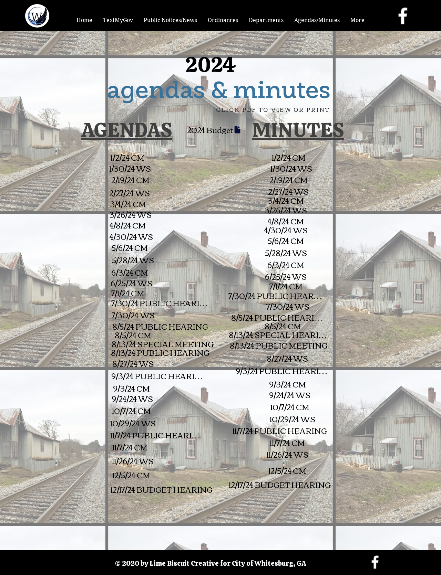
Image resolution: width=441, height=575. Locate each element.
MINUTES (298, 130)
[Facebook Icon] (403, 16)
